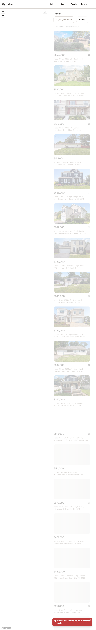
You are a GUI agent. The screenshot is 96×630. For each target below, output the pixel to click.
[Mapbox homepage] (6, 628)
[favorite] (89, 55)
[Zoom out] (3, 15)
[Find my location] (45, 12)
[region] (24, 319)
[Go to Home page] (8, 4)
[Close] (90, 620)
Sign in (84, 4)
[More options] (91, 4)
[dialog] (72, 622)
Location (57, 14)
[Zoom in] (3, 12)
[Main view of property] (72, 41)
